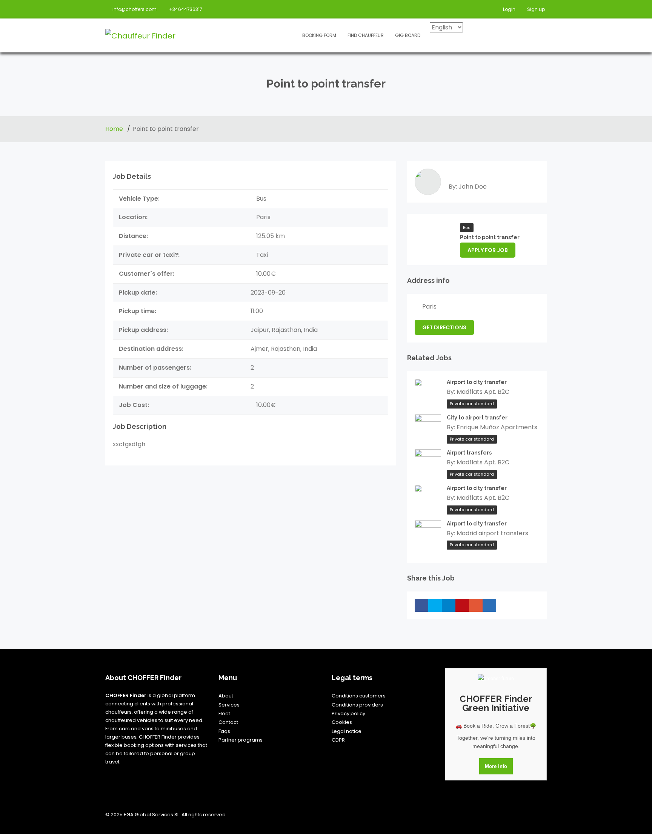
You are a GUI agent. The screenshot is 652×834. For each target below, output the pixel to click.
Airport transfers (469, 453)
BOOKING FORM (319, 35)
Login (508, 9)
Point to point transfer (490, 237)
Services (229, 704)
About (225, 695)
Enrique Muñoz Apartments (497, 427)
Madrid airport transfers (492, 533)
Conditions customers (359, 695)
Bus (467, 227)
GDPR (338, 739)
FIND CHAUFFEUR (366, 35)
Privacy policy (348, 713)
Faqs (224, 731)
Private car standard (472, 404)
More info (496, 766)
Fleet (224, 713)
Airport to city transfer (477, 382)
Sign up (535, 9)
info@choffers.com (134, 9)
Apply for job (487, 250)
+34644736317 (185, 9)
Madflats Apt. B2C (483, 391)
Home (115, 128)
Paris (429, 306)
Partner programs (240, 739)
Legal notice (346, 731)
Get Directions (444, 327)
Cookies (342, 722)
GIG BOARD (407, 35)
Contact (228, 722)
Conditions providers (357, 704)
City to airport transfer (477, 418)
